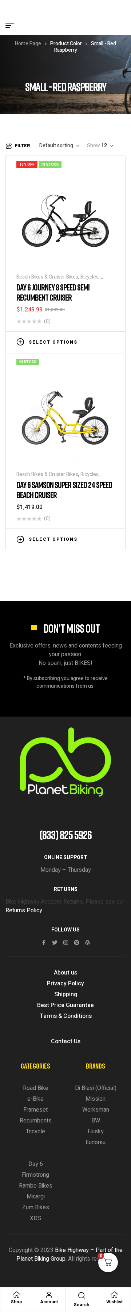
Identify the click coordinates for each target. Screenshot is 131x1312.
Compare (100, 341)
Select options (53, 342)
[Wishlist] (114, 1294)
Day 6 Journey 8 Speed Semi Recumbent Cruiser (53, 292)
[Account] (49, 1294)
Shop (16, 1302)
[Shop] (16, 1294)
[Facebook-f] (44, 942)
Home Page (28, 43)
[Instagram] (65, 942)
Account (49, 1302)
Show (93, 145)
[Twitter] (54, 942)
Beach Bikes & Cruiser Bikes (47, 277)
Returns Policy (23, 910)
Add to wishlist (89, 341)
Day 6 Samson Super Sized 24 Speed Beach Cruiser (64, 489)
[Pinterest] (76, 942)
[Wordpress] (87, 942)
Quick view (111, 341)
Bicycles (89, 277)
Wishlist (114, 1302)
